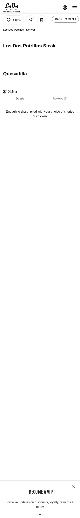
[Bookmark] (41, 20)
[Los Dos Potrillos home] (15, 8)
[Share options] (30, 20)
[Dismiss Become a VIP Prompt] (73, 486)
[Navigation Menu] (74, 7)
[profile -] (65, 7)
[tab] (20, 98)
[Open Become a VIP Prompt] (40, 514)
